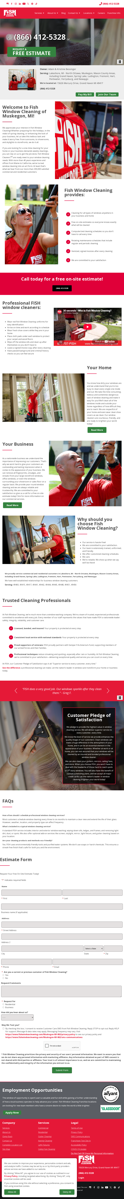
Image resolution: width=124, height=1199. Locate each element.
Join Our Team (107, 94)
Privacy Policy (76, 1134)
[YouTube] (24, 3)
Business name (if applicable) (14, 914)
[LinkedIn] (19, 3)
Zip (106, 956)
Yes (6, 977)
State (86, 956)
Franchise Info (113, 13)
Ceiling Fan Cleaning (46, 1151)
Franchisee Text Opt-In (81, 1143)
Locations (87, 13)
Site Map (6, 1151)
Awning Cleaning (45, 1143)
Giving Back (7, 1138)
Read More (97, 429)
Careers (101, 13)
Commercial (43, 1130)
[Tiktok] (36, 3)
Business (9, 1009)
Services (38, 13)
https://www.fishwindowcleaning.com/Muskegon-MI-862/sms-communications (43, 1039)
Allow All (12, 1192)
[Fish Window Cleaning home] (10, 13)
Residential (10, 1006)
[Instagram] (15, 3)
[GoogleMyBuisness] (7, 3)
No (6, 980)
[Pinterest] (32, 3)
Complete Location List (12, 1147)
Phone (5, 969)
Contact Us (73, 13)
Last (65, 900)
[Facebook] (11, 3)
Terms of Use (77, 1130)
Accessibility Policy (79, 1147)
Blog (63, 13)
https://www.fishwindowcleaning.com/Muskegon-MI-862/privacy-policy (40, 1036)
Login (81, 1180)
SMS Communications (80, 1138)
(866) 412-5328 (111, 3)
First (4, 900)
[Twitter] (28, 3)
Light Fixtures (44, 1147)
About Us (51, 13)
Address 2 (5, 944)
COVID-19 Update (78, 1151)
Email (56, 969)
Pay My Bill (85, 94)
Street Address (8, 932)
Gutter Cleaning (44, 1138)
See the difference (11, 667)
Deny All (67, 1192)
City (3, 956)
